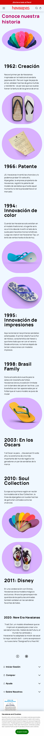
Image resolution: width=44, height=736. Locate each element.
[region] (22, 2)
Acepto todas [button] (22, 732)
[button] (2, 8)
